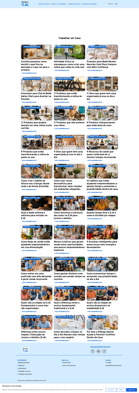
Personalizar (111, 389)
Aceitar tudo (131, 389)
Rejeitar (121, 389)
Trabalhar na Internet (25, 374)
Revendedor (22, 368)
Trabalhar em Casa (24, 371)
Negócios (21, 366)
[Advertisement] (69, 19)
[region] (69, 388)
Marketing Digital (23, 363)
